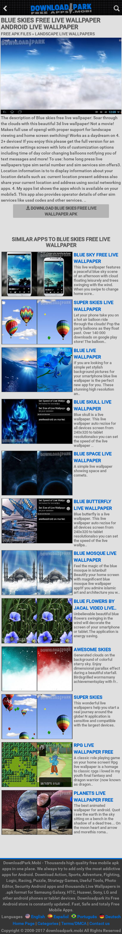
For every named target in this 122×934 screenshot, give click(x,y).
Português (87, 916)
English (38, 916)
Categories (48, 923)
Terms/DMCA (73, 923)
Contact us (99, 923)
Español (61, 916)
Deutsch (113, 916)
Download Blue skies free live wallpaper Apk (63, 211)
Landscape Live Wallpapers (65, 33)
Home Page (24, 923)
